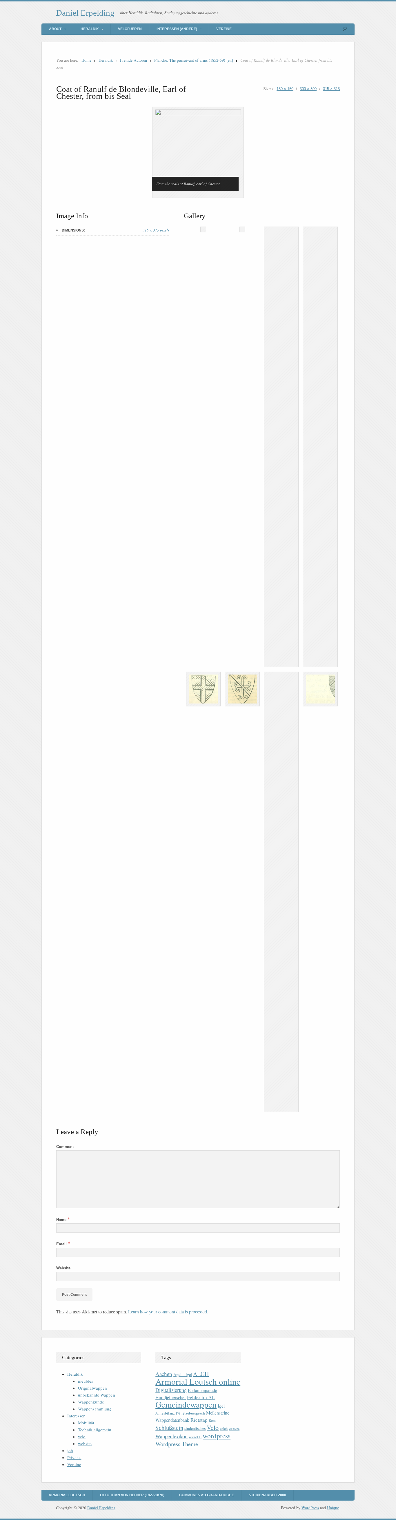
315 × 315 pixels (156, 230)
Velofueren (130, 29)
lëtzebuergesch (193, 1413)
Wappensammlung (95, 1409)
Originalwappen (92, 1388)
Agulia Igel (182, 1374)
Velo (213, 1427)
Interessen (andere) (177, 29)
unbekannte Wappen (96, 1395)
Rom (212, 1420)
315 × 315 (331, 89)
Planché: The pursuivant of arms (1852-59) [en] (193, 60)
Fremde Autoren (133, 60)
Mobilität (86, 1423)
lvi (178, 1413)
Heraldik (90, 29)
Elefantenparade (202, 1390)
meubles (85, 1381)
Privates (74, 1457)
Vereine (224, 29)
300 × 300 (308, 89)
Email (63, 1244)
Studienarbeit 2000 (267, 1495)
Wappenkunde (91, 1402)
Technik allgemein (94, 1429)
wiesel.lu (195, 1437)
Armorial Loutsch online (197, 1381)
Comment (65, 1146)
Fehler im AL (201, 1397)
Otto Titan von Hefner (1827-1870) (132, 1495)
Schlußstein (169, 1428)
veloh (224, 1428)
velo (82, 1436)
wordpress (216, 1435)
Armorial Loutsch (67, 1495)
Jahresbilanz (165, 1413)
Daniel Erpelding (85, 12)
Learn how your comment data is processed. (168, 1311)
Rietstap (199, 1420)
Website (63, 1268)
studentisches (195, 1428)
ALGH (201, 1374)
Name (63, 1220)
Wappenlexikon (171, 1436)
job (70, 1450)
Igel (221, 1406)
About (55, 29)
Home (86, 60)
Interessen (76, 1416)
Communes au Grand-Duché (206, 1495)
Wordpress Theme (176, 1444)
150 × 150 (285, 89)
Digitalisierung (171, 1389)
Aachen (163, 1373)
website (85, 1443)
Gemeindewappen (186, 1404)
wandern (234, 1429)
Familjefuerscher (170, 1397)
